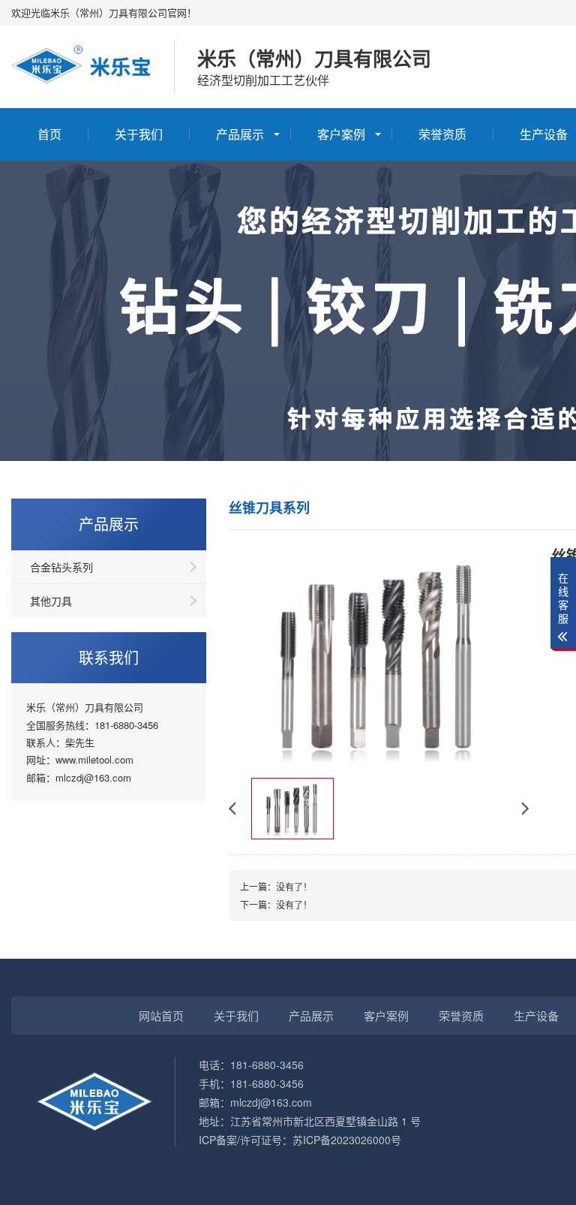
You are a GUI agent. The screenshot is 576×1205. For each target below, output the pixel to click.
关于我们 (139, 134)
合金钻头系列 (61, 566)
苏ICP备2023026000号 (346, 1139)
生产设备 (536, 1015)
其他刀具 (51, 600)
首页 (50, 134)
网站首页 (161, 1015)
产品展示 (240, 134)
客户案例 (341, 134)
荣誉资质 (442, 134)
